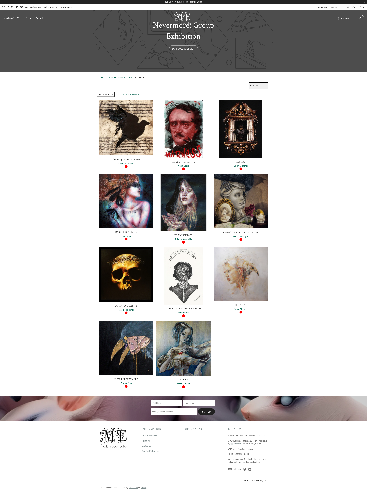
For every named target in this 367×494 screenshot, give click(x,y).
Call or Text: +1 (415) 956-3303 (58, 7)
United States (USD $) (327, 7)
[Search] (360, 18)
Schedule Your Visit (183, 48)
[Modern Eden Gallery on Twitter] (17, 7)
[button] (9, 18)
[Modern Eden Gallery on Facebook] (8, 7)
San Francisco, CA (33, 7)
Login (352, 7)
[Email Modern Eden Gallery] (3, 7)
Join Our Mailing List (150, 451)
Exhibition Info (131, 94)
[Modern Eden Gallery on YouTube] (21, 7)
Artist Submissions (149, 435)
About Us (146, 441)
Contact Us (146, 446)
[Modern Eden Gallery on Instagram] (12, 7)
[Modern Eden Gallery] (182, 18)
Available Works (105, 94)
